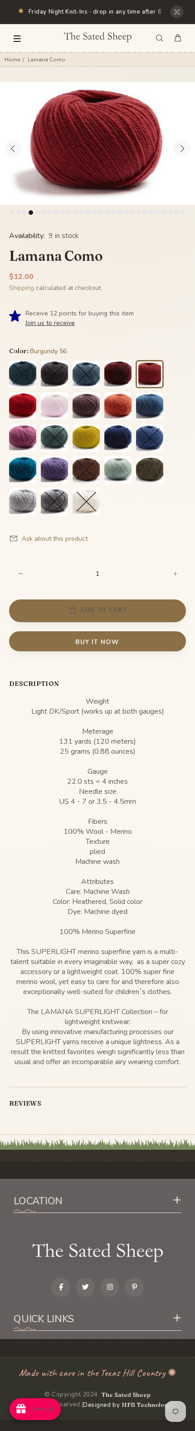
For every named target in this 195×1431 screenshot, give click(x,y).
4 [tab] (31, 212)
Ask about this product (55, 538)
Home (12, 59)
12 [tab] (81, 212)
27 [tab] (177, 212)
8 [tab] (56, 212)
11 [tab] (75, 212)
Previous (13, 148)
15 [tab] (100, 212)
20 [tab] (132, 212)
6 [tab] (43, 212)
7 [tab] (50, 212)
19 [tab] (126, 212)
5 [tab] (37, 212)
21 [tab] (138, 212)
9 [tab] (62, 212)
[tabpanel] (97, 143)
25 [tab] (164, 212)
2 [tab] (18, 212)
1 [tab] (12, 212)
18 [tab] (119, 212)
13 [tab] (88, 212)
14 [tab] (94, 212)
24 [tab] (158, 212)
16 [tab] (107, 212)
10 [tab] (69, 212)
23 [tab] (151, 212)
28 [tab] (183, 212)
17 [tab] (113, 212)
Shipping (21, 288)
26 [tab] (170, 212)
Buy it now (97, 642)
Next (181, 148)
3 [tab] (24, 212)
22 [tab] (145, 212)
